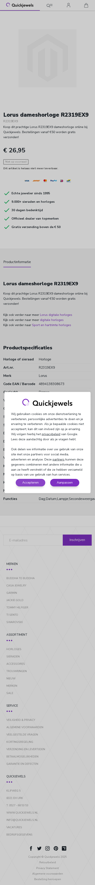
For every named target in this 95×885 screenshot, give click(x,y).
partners (59, 459)
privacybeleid (51, 434)
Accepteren (30, 482)
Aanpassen (65, 482)
